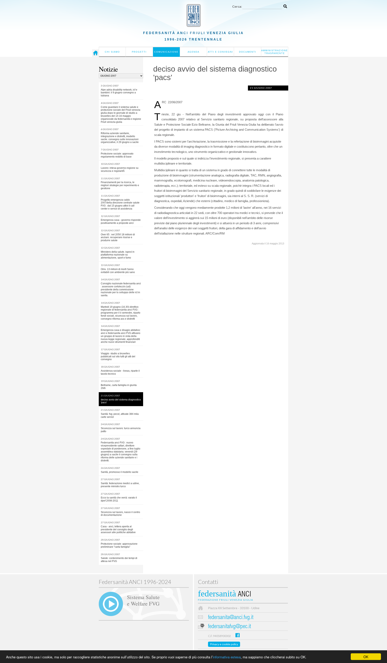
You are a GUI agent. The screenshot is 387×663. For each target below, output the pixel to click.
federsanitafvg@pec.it (229, 627)
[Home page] (95, 53)
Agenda (193, 52)
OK (365, 656)
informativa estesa (227, 656)
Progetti (139, 52)
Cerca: (237, 6)
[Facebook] (237, 635)
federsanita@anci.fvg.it (230, 618)
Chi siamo (112, 52)
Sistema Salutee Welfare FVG (143, 600)
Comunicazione (166, 52)
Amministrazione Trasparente (274, 51)
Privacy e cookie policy (224, 644)
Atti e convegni (220, 52)
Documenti (247, 52)
